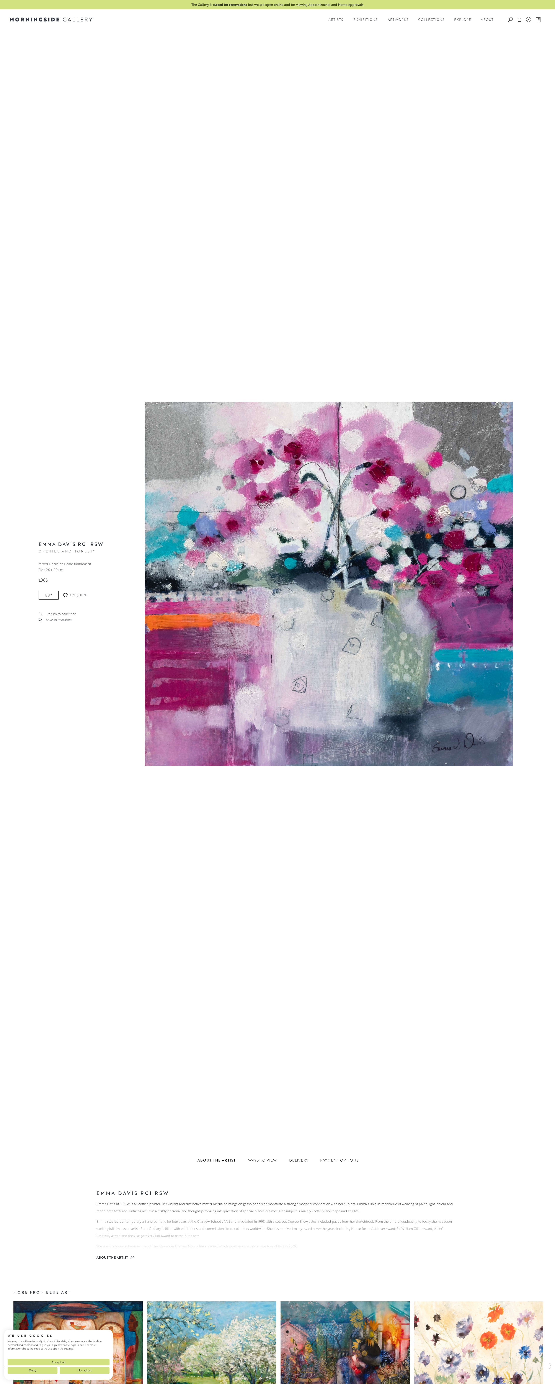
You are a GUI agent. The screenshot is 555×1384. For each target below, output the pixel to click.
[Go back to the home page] (51, 19)
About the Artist (112, 1257)
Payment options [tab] (339, 1160)
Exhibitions (365, 19)
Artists (335, 19)
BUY (48, 595)
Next (550, 1366)
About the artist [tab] (217, 1160)
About (487, 19)
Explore (462, 19)
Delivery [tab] (299, 1160)
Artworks (398, 19)
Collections (431, 19)
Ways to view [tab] (262, 1160)
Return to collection (62, 614)
